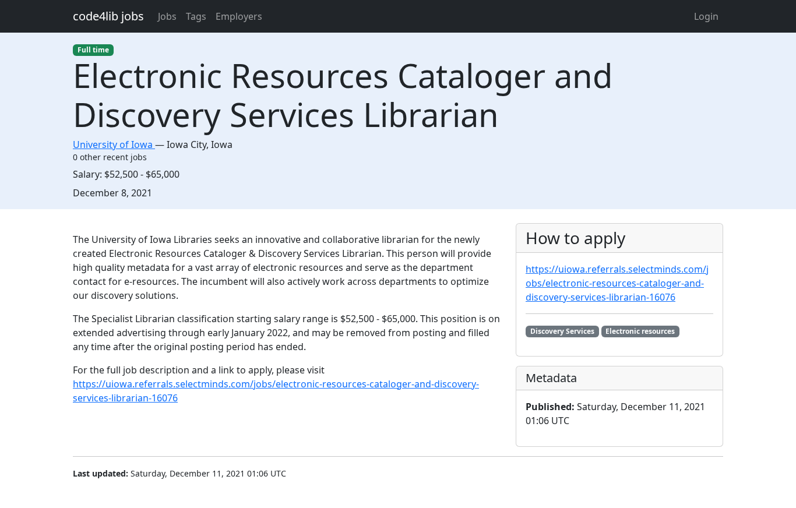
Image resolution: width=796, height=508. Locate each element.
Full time (93, 50)
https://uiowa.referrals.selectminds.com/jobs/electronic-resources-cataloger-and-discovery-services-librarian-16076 (617, 283)
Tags (196, 16)
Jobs (167, 16)
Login (706, 16)
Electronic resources (640, 331)
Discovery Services (562, 331)
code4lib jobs (108, 16)
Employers (239, 16)
